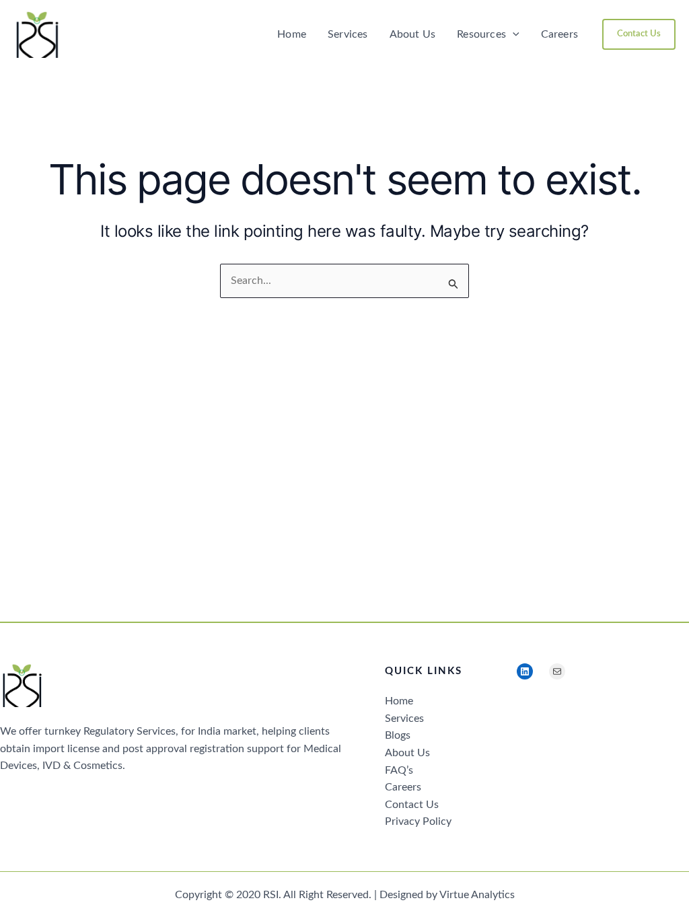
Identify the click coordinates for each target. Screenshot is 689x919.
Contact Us (412, 804)
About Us (413, 34)
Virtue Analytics (477, 894)
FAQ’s (399, 770)
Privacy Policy (418, 821)
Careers (559, 34)
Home (291, 34)
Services (348, 34)
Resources (481, 34)
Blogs (397, 735)
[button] (512, 34)
